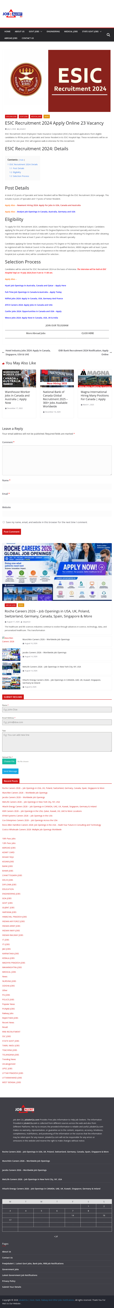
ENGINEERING (53, 31)
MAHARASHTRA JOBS (12, 967)
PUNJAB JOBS (8, 1008)
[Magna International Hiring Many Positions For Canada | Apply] (95, 371)
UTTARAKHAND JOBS (12, 1077)
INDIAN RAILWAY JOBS (12, 935)
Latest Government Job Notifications (19, 1275)
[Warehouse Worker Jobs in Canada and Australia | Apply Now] (19, 371)
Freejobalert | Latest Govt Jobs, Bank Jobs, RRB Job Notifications (33, 1263)
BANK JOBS (7, 866)
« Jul (56, 1236)
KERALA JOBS (8, 958)
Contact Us (28, 38)
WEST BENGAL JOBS (11, 1082)
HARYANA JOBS (9, 912)
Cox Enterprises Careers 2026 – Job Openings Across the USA (29, 820)
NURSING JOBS (9, 981)
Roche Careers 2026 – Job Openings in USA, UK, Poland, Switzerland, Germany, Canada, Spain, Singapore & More (48, 613)
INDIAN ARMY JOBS (11, 926)
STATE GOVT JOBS (90, 31)
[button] (40, 31)
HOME (7, 31)
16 (104, 1215)
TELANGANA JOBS (10, 1054)
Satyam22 (26, 622)
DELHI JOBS (7, 880)
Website (6, 507)
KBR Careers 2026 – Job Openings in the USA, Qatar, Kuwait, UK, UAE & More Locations (42, 811)
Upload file (7, 757)
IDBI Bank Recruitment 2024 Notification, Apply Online (83, 352)
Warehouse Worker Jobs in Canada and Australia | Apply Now (17, 397)
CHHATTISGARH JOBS (12, 875)
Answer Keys (8, 857)
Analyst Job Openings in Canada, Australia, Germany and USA (46, 211)
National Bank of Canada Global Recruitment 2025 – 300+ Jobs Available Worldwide (55, 399)
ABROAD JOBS (10, 38)
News (47, 116)
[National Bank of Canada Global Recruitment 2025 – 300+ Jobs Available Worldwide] (57, 371)
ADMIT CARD (8, 852)
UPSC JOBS (7, 1068)
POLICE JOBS (8, 999)
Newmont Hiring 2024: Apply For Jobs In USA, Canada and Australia (49, 205)
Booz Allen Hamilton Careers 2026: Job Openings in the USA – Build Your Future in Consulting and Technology (51, 825)
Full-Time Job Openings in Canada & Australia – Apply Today (33, 292)
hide (22, 160)
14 (73, 1215)
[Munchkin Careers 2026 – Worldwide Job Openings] (11, 641)
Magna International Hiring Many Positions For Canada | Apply (95, 395)
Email (6, 493)
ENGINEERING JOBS (11, 893)
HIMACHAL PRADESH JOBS (14, 916)
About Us (19, 31)
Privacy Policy (8, 1281)
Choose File (9, 761)
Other (4, 990)
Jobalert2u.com (32, 1119)
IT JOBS (5, 939)
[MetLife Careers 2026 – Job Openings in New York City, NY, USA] (11, 669)
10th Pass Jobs (9, 838)
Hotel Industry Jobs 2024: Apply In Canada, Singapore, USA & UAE (28, 352)
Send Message (10, 771)
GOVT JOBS (34, 31)
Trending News (9, 1059)
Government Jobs (10, 1269)
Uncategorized (8, 1064)
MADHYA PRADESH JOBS (13, 962)
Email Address (8, 718)
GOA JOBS (7, 898)
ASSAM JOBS (8, 861)
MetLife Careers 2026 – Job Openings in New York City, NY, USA (52, 666)
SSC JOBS (6, 1036)
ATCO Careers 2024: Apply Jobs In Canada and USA (28, 305)
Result (5, 1027)
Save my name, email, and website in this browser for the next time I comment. (46, 522)
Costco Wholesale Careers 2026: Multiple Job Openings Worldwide (32, 829)
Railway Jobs (7, 1013)
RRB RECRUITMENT (11, 1031)
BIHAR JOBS (7, 870)
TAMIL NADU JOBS (11, 1045)
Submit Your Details (11, 1287)
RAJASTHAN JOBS (10, 1018)
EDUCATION (8, 889)
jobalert (22, 129)
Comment (8, 442)
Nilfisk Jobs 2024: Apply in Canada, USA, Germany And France (34, 298)
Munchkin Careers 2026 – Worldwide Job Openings (46, 639)
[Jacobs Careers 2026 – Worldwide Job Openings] (11, 654)
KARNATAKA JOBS (10, 953)
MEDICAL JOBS (71, 31)
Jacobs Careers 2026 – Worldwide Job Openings (44, 652)
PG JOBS (6, 995)
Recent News (8, 1022)
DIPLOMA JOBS (11, 116)
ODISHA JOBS (8, 985)
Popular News (8, 1004)
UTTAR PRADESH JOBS (12, 1073)
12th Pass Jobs (9, 843)
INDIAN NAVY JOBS (11, 930)
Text (4, 730)
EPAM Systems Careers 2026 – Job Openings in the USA (27, 815)
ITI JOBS (6, 944)
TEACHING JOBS (9, 1050)
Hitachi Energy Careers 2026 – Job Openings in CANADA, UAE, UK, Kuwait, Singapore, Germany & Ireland (62, 681)
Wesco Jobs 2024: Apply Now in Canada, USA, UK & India (31, 317)
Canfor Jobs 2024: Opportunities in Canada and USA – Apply (33, 311)
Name (6, 480)
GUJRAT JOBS (8, 907)
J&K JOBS (6, 949)
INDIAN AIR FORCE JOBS (13, 921)
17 (10, 1220)
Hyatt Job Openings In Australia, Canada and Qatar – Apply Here (35, 285)
